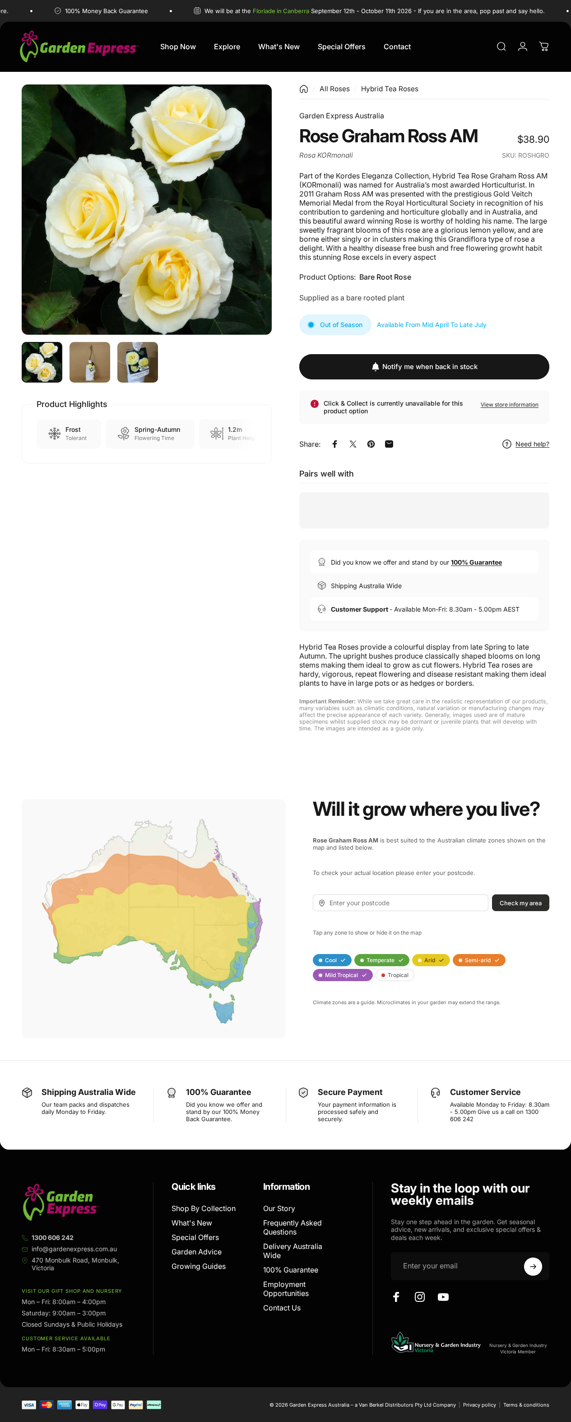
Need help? (532, 444)
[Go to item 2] (90, 362)
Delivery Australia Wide (292, 1251)
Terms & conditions (526, 1405)
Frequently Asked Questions (292, 1227)
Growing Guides (199, 1266)
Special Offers (195, 1237)
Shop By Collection (204, 1208)
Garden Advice (197, 1251)
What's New (192, 1222)
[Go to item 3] (137, 362)
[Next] (248, 224)
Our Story (279, 1208)
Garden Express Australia (341, 115)
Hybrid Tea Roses (389, 88)
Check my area (521, 903)
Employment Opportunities (286, 1289)
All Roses (335, 88)
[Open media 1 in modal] (147, 209)
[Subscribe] (533, 1267)
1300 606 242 (53, 1237)
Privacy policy (479, 1405)
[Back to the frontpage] (303, 89)
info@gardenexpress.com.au (74, 1249)
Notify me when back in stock (430, 366)
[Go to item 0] (42, 362)
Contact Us (282, 1307)
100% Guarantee (290, 1269)
